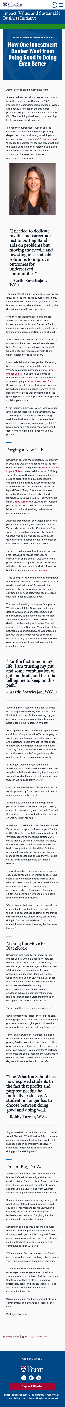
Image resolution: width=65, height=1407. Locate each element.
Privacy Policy (13, 1399)
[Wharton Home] (12, 4)
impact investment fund (40, 381)
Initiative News (41, 1337)
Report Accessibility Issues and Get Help (40, 1399)
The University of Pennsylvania (45, 1395)
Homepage (29, 1337)
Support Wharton (32, 1386)
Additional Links (31, 1359)
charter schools (38, 570)
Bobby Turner (20, 502)
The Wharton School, (20, 1395)
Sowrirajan (45, 139)
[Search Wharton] (54, 5)
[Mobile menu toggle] (60, 5)
